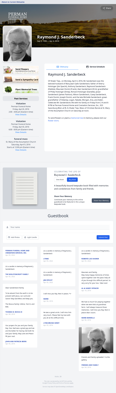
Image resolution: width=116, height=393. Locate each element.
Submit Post (103, 237)
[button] (96, 340)
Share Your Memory (101, 200)
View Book (60, 179)
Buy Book (72, 179)
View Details (20, 114)
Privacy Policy (51, 383)
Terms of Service (64, 383)
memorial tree (77, 118)
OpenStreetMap (60, 387)
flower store (53, 120)
